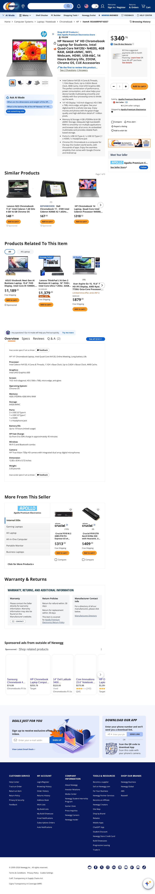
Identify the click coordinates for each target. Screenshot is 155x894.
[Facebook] (96, 867)
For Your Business (100, 791)
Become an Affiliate (101, 800)
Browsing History (44, 786)
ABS (122, 791)
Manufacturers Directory (86, 615)
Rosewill (124, 795)
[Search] (68, 6)
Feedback (43, 350)
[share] (54, 43)
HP (77, 21)
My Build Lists (43, 809)
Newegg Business (128, 782)
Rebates (96, 818)
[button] (23, 6)
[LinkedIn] (114, 867)
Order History (43, 791)
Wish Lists (41, 804)
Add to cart (139, 86)
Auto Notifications (44, 827)
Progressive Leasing (101, 845)
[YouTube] (125, 867)
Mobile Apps (98, 822)
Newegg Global (127, 786)
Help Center (14, 782)
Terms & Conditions (17, 873)
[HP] (45, 34)
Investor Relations (72, 789)
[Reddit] (55, 49)
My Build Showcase (45, 813)
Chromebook (65, 21)
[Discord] (138, 867)
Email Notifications (45, 818)
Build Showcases (100, 840)
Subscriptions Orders (46, 822)
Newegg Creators (100, 804)
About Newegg (71, 785)
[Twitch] (132, 867)
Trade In (96, 849)
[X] (101, 867)
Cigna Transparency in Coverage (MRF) (25, 883)
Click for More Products (20, 564)
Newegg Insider (71, 819)
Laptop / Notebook (46, 21)
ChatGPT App (98, 827)
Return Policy (14, 795)
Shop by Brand (99, 813)
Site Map (96, 809)
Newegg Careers (72, 815)
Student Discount (100, 831)
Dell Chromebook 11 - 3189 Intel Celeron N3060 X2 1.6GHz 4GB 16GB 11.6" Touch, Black (54, 209)
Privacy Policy (33, 873)
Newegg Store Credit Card (104, 836)
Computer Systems (23, 21)
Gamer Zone (70, 806)
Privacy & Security (16, 800)
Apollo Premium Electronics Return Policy (53, 621)
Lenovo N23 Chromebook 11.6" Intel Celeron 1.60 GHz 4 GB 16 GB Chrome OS (20, 209)
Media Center (71, 794)
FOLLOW (144, 167)
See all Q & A (95, 339)
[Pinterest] (120, 867)
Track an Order (15, 786)
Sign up (57, 740)
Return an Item (15, 791)
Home (7, 21)
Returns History (43, 795)
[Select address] (23, 6)
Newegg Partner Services (103, 795)
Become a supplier (101, 782)
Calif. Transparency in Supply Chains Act (26, 878)
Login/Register (43, 782)
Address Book (43, 800)
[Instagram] (108, 867)
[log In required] (70, 509)
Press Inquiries (71, 810)
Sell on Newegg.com (101, 786)
